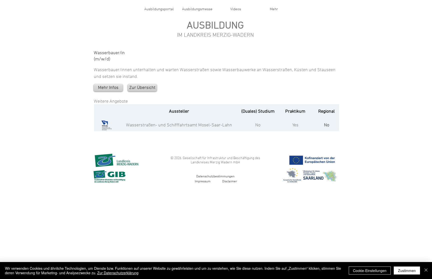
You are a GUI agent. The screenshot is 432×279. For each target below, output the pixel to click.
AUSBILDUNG (215, 26)
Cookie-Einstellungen (369, 270)
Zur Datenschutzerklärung (117, 272)
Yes (295, 125)
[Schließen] (426, 270)
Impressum (202, 182)
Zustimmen (407, 270)
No (257, 125)
